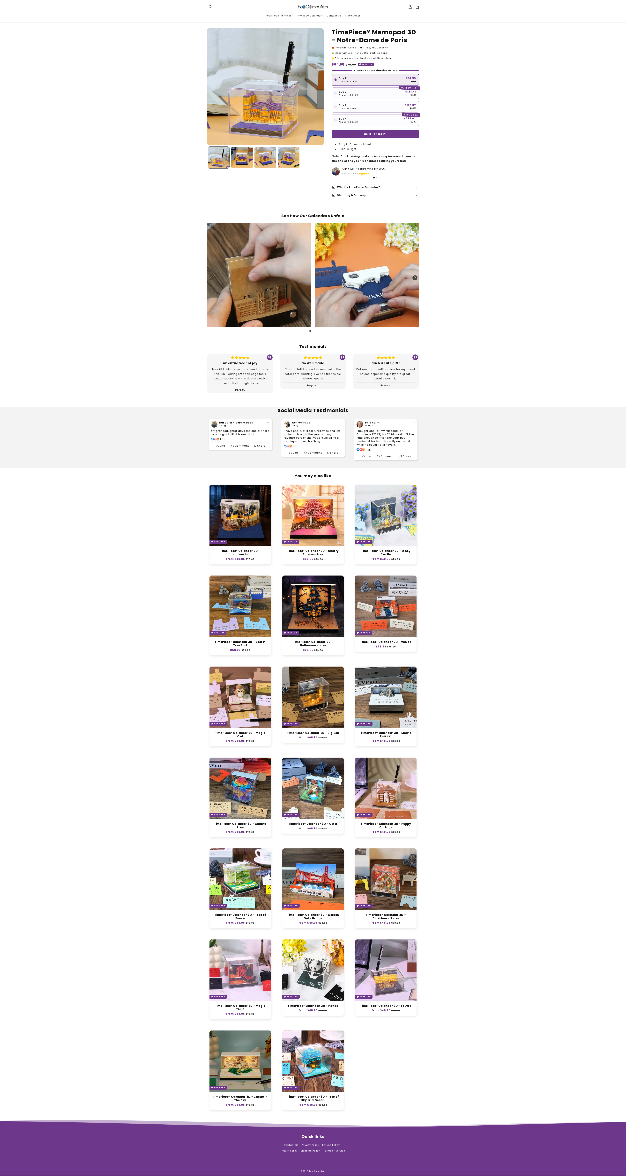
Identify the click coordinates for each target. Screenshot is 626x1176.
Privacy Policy (310, 1145)
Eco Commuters (317, 1171)
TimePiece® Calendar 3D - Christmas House (386, 916)
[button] (210, 6)
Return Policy (289, 1150)
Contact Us (291, 1145)
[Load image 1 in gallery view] (219, 157)
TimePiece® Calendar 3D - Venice (385, 642)
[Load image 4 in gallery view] (288, 157)
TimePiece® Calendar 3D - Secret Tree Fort (240, 643)
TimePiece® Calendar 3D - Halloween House (313, 643)
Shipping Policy (310, 1150)
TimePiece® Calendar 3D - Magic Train (240, 1007)
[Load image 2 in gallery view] (242, 157)
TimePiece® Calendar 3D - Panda (313, 1006)
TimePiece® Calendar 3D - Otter (313, 824)
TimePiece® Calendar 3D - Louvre (385, 1006)
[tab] (374, 177)
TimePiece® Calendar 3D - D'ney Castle (385, 552)
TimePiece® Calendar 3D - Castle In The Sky (240, 1098)
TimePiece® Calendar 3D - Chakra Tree (240, 825)
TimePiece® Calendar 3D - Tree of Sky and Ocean (313, 1098)
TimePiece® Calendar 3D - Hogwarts (240, 552)
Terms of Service (334, 1150)
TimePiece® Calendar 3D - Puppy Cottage (386, 825)
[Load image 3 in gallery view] (265, 157)
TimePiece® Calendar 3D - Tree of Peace (240, 916)
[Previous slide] (211, 277)
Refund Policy (331, 1145)
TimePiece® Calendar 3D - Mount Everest (385, 734)
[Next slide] (414, 277)
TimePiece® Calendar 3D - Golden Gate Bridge (313, 916)
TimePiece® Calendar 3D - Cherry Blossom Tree (313, 552)
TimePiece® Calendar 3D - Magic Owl (240, 734)
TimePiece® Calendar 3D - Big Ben (313, 733)
